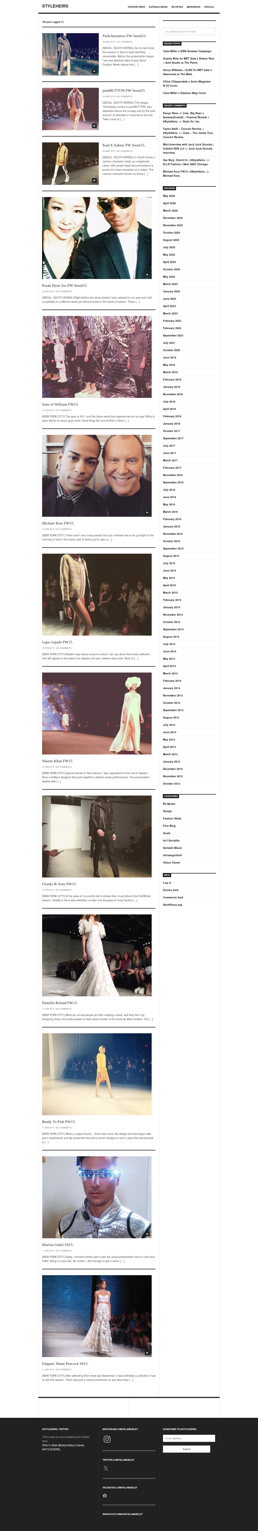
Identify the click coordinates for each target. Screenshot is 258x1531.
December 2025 (173, 218)
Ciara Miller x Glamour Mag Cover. (184, 93)
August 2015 (171, 556)
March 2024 (170, 284)
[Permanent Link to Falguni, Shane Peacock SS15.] (97, 1316)
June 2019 (169, 357)
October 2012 (171, 783)
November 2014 (173, 614)
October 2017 (171, 431)
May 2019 (169, 365)
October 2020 (171, 350)
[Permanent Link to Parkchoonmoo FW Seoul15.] (70, 54)
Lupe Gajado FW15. (57, 642)
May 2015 (169, 578)
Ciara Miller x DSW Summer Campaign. (187, 51)
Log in (167, 882)
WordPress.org (172, 905)
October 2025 (171, 232)
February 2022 (172, 328)
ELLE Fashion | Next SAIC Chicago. (186, 164)
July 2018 (169, 401)
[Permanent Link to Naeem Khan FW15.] (97, 713)
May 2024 (169, 276)
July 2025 (169, 247)
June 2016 (169, 497)
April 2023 (169, 306)
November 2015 (173, 534)
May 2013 (169, 739)
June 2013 (169, 732)
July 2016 (169, 489)
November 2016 (173, 475)
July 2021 (169, 343)
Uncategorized (172, 855)
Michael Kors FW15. (58, 523)
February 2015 (172, 600)
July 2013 (169, 725)
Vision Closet (171, 862)
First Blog (169, 826)
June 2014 (169, 651)
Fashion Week (136, 6)
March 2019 (170, 372)
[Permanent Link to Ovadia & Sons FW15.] (97, 836)
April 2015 (169, 585)
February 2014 (172, 681)
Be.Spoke (177, 6)
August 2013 (171, 717)
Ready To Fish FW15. (59, 1122)
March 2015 (170, 592)
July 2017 (169, 445)
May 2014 (169, 658)
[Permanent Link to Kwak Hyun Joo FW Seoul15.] (97, 238)
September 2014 (173, 629)
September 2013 (173, 710)
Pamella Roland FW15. (60, 1003)
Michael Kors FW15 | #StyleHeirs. (184, 171)
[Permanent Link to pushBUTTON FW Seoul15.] (70, 109)
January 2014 (171, 688)
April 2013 (169, 747)
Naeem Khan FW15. (57, 761)
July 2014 (169, 644)
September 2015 (173, 548)
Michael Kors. (172, 175)
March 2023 (170, 313)
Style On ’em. (191, 121)
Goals (167, 833)
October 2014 (171, 622)
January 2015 (171, 607)
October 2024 (171, 269)
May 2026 (169, 196)
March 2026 (170, 210)
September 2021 (173, 335)
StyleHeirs (55, 6)
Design (167, 811)
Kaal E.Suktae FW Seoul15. (124, 145)
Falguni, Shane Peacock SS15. (65, 1363)
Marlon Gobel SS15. (57, 1245)
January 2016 (171, 526)
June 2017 (169, 453)
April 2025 (169, 262)
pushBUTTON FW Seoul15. (124, 90)
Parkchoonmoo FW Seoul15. (125, 36)
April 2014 (169, 666)
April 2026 (169, 203)
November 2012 (173, 776)
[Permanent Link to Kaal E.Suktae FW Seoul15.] (70, 163)
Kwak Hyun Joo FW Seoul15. (64, 285)
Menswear (193, 6)
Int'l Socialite (171, 840)
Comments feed (173, 897)
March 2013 (170, 754)
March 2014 (170, 673)
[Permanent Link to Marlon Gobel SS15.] (97, 1197)
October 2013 (171, 703)
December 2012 (173, 769)
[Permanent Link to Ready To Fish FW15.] (97, 1074)
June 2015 (169, 570)
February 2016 (172, 519)
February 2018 (172, 416)
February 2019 (172, 379)
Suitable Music (158, 6)
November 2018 (173, 394)
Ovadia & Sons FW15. (59, 884)
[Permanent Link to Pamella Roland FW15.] (97, 955)
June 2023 (169, 298)
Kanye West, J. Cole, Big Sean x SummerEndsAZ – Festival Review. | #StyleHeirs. (186, 117)
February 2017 (172, 467)
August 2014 (171, 636)
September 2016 (173, 482)
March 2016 (170, 512)
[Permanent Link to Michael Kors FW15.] (97, 476)
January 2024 (171, 291)
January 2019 (171, 387)
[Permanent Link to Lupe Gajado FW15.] (97, 595)
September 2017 (173, 438)
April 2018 (169, 409)
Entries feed (170, 890)
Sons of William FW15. (60, 404)
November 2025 (173, 225)
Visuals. (209, 6)
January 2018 (171, 423)
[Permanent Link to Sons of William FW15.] (97, 357)
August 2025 (171, 240)
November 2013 (173, 695)
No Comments (125, 41)
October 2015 (171, 541)
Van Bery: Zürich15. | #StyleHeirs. (184, 160)
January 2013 (171, 761)
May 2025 (169, 254)
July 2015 (169, 563)
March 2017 (170, 460)
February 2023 (172, 321)
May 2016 (169, 504)
